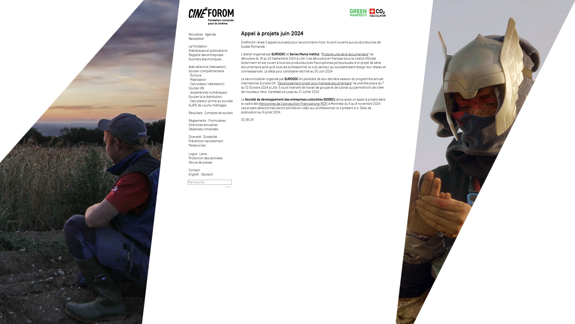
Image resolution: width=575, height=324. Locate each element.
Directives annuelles (203, 125)
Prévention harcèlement (206, 141)
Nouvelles (196, 34)
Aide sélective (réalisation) (207, 67)
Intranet (228, 187)
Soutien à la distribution (205, 97)
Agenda (210, 34)
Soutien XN (208, 90)
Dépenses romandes (203, 129)
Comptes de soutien (219, 113)
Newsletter (196, 38)
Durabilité (210, 137)
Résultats (195, 113)
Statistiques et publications (208, 50)
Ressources (197, 145)
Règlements (197, 120)
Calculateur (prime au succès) (211, 101)
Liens (203, 154)
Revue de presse (200, 162)
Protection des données (205, 158)
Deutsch (207, 174)
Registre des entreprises (206, 55)
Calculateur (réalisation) (207, 84)
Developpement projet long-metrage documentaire (315, 83)
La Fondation (198, 46)
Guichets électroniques (205, 59)
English (194, 174)
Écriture (195, 75)
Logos (193, 154)
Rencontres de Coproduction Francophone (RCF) (293, 104)
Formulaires (217, 120)
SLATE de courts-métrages (207, 105)
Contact (194, 170)
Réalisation (198, 79)
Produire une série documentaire (345, 54)
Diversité (195, 137)
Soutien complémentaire (206, 71)
